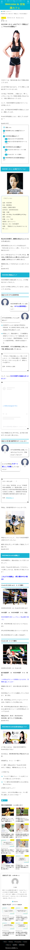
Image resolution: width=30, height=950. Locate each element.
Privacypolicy (18, 941)
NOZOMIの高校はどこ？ (11, 136)
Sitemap (11, 941)
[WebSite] (15, 901)
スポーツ (8, 11)
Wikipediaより (10, 497)
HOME (3, 11)
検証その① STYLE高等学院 (14, 139)
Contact (25, 941)
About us (8, 944)
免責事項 (15, 944)
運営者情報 (21, 944)
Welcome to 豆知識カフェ (15, 6)
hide (10, 127)
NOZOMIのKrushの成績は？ (13, 147)
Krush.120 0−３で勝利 (13, 154)
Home (5, 941)
